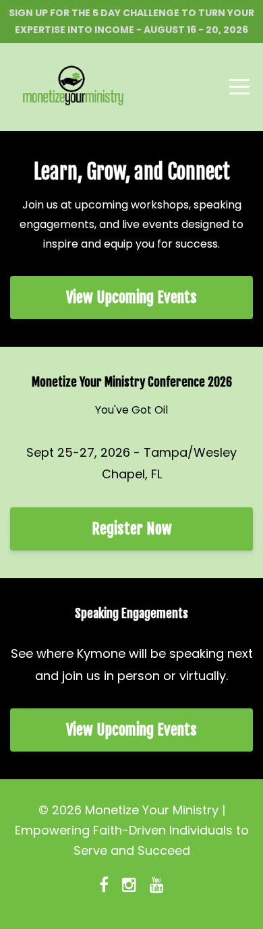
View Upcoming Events (131, 297)
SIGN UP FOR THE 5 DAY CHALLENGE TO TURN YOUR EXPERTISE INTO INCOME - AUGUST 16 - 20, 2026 (131, 21)
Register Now (132, 528)
